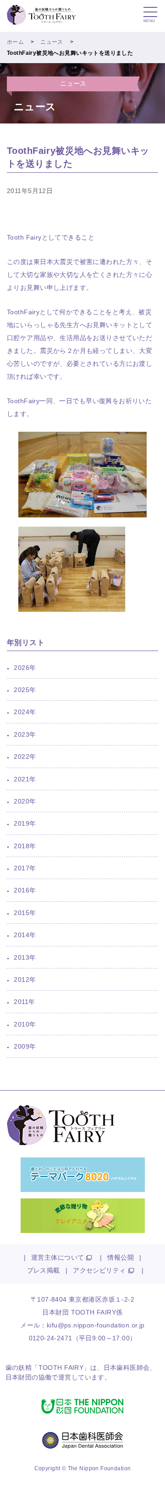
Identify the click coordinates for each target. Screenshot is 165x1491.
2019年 (25, 823)
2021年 (25, 779)
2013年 (25, 957)
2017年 (25, 868)
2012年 (25, 979)
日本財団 (19, 1377)
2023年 (25, 734)
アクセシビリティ (99, 1270)
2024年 (25, 712)
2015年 (25, 912)
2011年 (24, 1001)
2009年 (25, 1046)
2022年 (25, 756)
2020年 (25, 801)
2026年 (25, 667)
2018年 (25, 846)
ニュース (51, 42)
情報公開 (120, 1257)
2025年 (25, 689)
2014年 (25, 935)
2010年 (25, 1024)
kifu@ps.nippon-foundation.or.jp (96, 1325)
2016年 (25, 890)
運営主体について (57, 1257)
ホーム (15, 42)
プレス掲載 (43, 1270)
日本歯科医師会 (127, 1367)
